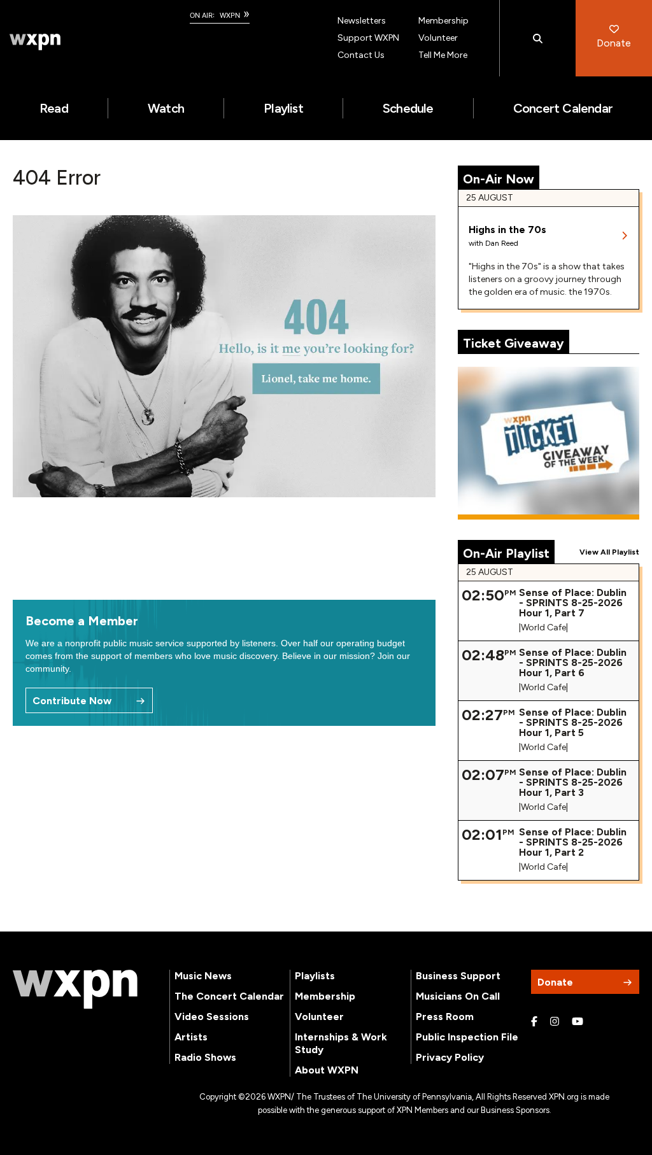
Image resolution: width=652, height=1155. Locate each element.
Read (53, 108)
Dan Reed (501, 243)
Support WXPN (368, 37)
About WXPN (326, 1070)
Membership (443, 20)
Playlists (315, 976)
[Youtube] (577, 1022)
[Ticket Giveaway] (548, 443)
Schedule (408, 108)
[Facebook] (534, 1022)
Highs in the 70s (507, 229)
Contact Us (361, 55)
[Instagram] (554, 1022)
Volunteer (438, 37)
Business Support (458, 976)
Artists (191, 1037)
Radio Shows (205, 1057)
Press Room (445, 1016)
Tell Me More (442, 55)
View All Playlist (609, 552)
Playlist (283, 108)
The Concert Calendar (229, 996)
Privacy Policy (450, 1057)
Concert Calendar (563, 108)
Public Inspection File (467, 1037)
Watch (166, 108)
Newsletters (361, 20)
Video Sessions (211, 1016)
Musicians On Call (458, 996)
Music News (203, 976)
